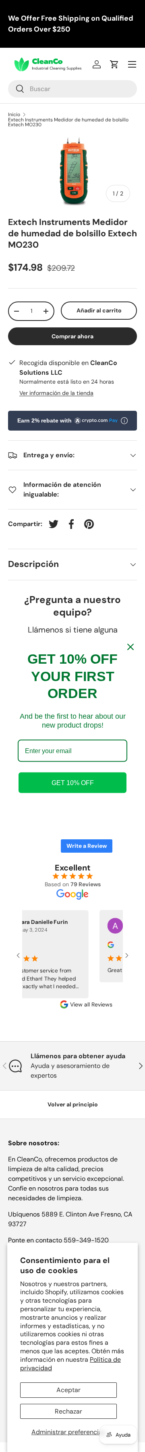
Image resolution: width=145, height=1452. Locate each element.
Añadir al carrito (99, 310)
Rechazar (68, 1411)
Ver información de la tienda (56, 393)
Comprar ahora (72, 336)
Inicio (14, 114)
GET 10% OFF (73, 782)
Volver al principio (73, 1104)
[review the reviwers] (107, 946)
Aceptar (68, 1390)
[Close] (130, 647)
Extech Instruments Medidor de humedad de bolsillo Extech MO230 (68, 122)
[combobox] (72, 89)
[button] (114, 64)
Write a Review (86, 845)
